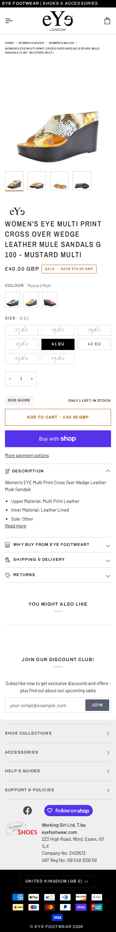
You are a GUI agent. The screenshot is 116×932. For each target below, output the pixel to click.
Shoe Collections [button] (28, 733)
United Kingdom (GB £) (53, 881)
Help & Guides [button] (22, 771)
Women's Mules (61, 43)
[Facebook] (27, 810)
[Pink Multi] (50, 301)
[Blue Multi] (14, 301)
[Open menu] (14, 20)
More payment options (27, 455)
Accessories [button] (21, 752)
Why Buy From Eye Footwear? (51, 544)
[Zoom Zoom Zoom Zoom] (58, 114)
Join (97, 705)
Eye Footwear (53, 927)
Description (28, 471)
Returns (23, 575)
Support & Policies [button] (29, 790)
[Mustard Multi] (33, 301)
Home (9, 43)
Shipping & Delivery (38, 559)
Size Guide (19, 400)
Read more (15, 525)
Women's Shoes (31, 43)
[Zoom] (16, 156)
